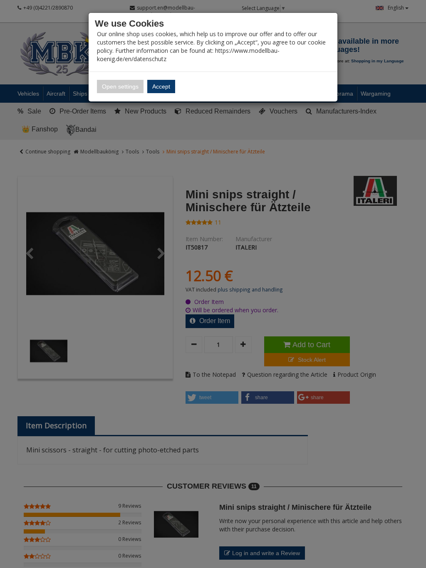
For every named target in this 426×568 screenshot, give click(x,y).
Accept (161, 86)
